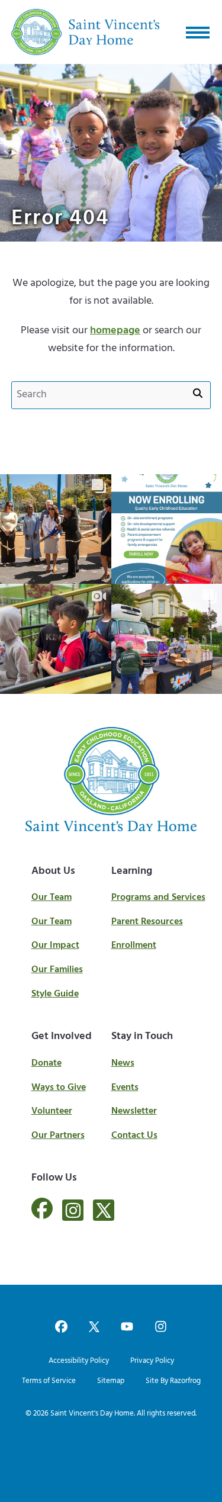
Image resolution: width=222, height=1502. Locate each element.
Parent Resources (147, 921)
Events (125, 1087)
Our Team (51, 897)
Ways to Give (58, 1087)
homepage (115, 330)
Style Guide (55, 994)
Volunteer (51, 1111)
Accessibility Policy (79, 1361)
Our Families (57, 969)
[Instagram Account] (72, 1210)
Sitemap (110, 1381)
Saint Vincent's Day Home (92, 1413)
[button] (198, 32)
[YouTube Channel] (127, 1327)
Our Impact (55, 945)
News (122, 1063)
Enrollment (133, 945)
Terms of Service (49, 1381)
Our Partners (58, 1135)
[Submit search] (198, 394)
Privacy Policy (152, 1361)
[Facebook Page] (42, 1215)
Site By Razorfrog (173, 1381)
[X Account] (103, 1210)
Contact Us (134, 1135)
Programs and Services (158, 897)
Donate (46, 1063)
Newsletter (134, 1111)
